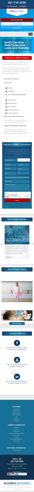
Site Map (16, 420)
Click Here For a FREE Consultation (17, 58)
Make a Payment (17, 28)
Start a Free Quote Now (17, 19)
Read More (8, 257)
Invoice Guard (16, 450)
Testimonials (16, 431)
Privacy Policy (10, 464)
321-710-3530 (17, 2)
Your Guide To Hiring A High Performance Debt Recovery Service (16, 239)
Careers (16, 437)
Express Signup (16, 435)
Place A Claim (16, 411)
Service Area (17, 441)
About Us (16, 427)
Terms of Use (18, 464)
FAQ (17, 416)
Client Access (13, 6)
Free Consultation (16, 414)
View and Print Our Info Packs (16, 433)
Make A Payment (16, 413)
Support (24, 6)
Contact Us (16, 418)
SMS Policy (24, 464)
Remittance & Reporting (16, 439)
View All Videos (17, 323)
